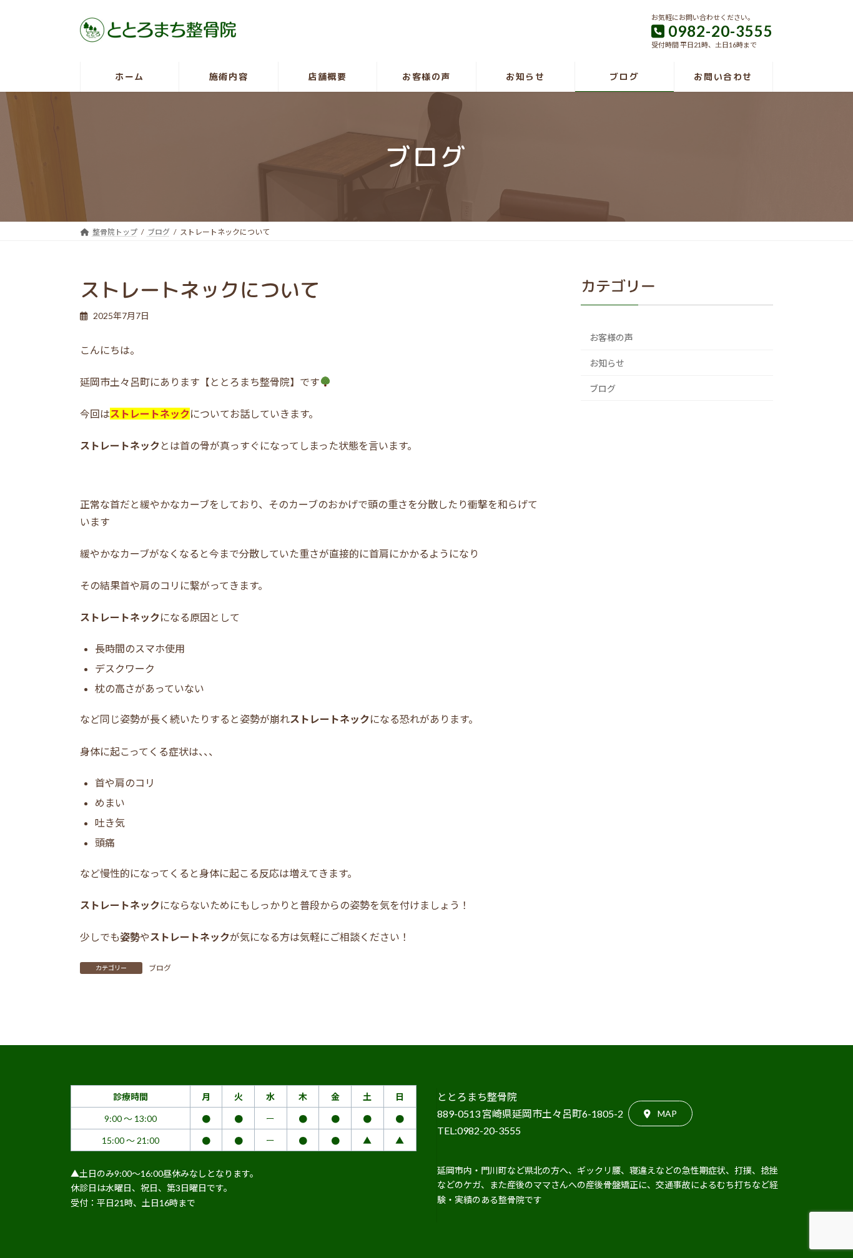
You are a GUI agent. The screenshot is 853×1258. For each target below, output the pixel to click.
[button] (660, 1113)
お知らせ (606, 363)
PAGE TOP (821, 1209)
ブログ (160, 968)
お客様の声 (611, 337)
